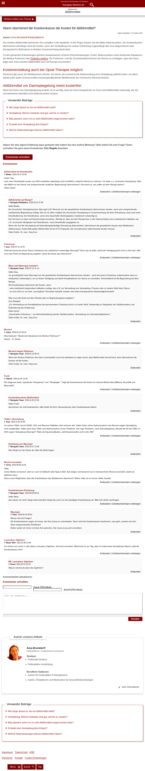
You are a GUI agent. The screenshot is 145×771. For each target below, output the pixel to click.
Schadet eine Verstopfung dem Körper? (28, 124)
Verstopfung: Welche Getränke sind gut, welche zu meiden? (39, 113)
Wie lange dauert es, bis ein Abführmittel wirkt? (32, 107)
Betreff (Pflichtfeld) (73, 590)
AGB (31, 752)
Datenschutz (21, 752)
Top (40, 767)
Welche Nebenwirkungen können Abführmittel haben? (36, 130)
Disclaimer (7, 758)
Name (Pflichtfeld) (42, 587)
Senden (135, 619)
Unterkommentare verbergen (126, 191)
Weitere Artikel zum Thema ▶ (19, 19)
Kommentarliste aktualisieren (17, 577)
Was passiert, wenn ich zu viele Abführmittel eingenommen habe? (42, 119)
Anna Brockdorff (36, 648)
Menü (13, 767)
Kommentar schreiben (18, 157)
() (27, 37)
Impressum (7, 752)
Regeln (53, 148)
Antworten (105, 191)
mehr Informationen (130, 687)
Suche (27, 767)
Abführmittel (72, 11)
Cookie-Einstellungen (36, 758)
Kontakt (19, 758)
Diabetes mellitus (39, 58)
